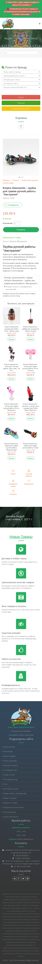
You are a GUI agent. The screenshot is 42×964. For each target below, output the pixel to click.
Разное (16, 180)
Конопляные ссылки (10, 789)
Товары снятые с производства (14, 793)
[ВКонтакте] (14, 879)
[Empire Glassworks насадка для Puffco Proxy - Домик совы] (11, 316)
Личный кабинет (29, 475)
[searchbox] (21, 52)
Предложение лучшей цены (13, 807)
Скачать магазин (9, 747)
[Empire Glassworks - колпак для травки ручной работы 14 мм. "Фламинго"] (11, 393)
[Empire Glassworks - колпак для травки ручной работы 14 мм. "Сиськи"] (30, 353)
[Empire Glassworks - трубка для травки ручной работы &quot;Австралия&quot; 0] (21, 157)
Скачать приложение (21, 108)
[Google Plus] (19, 879)
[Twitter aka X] (23, 879)
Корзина (13, 494)
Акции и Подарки (9, 756)
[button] (21, 126)
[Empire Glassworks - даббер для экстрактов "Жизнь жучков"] (30, 316)
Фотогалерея (8, 751)
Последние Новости (10, 765)
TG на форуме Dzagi (10, 779)
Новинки (21, 103)
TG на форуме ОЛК (10, 770)
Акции (21, 97)
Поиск (13, 474)
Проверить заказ (13, 485)
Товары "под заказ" (10, 798)
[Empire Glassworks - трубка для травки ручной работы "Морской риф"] (11, 432)
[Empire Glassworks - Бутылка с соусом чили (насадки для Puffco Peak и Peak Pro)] (30, 393)
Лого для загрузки (9, 812)
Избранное (28, 484)
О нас (5, 784)
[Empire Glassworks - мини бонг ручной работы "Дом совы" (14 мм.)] (11, 353)
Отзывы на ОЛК (9, 775)
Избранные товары (10, 803)
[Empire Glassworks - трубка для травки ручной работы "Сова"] (30, 432)
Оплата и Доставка (10, 761)
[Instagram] (28, 879)
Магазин (6, 180)
